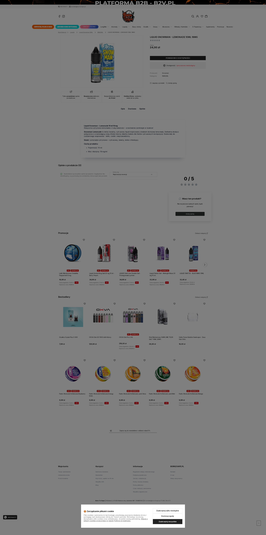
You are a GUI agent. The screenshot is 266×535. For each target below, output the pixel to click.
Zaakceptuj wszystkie (168, 522)
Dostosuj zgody (167, 516)
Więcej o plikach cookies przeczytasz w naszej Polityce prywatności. (116, 520)
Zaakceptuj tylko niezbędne (167, 511)
